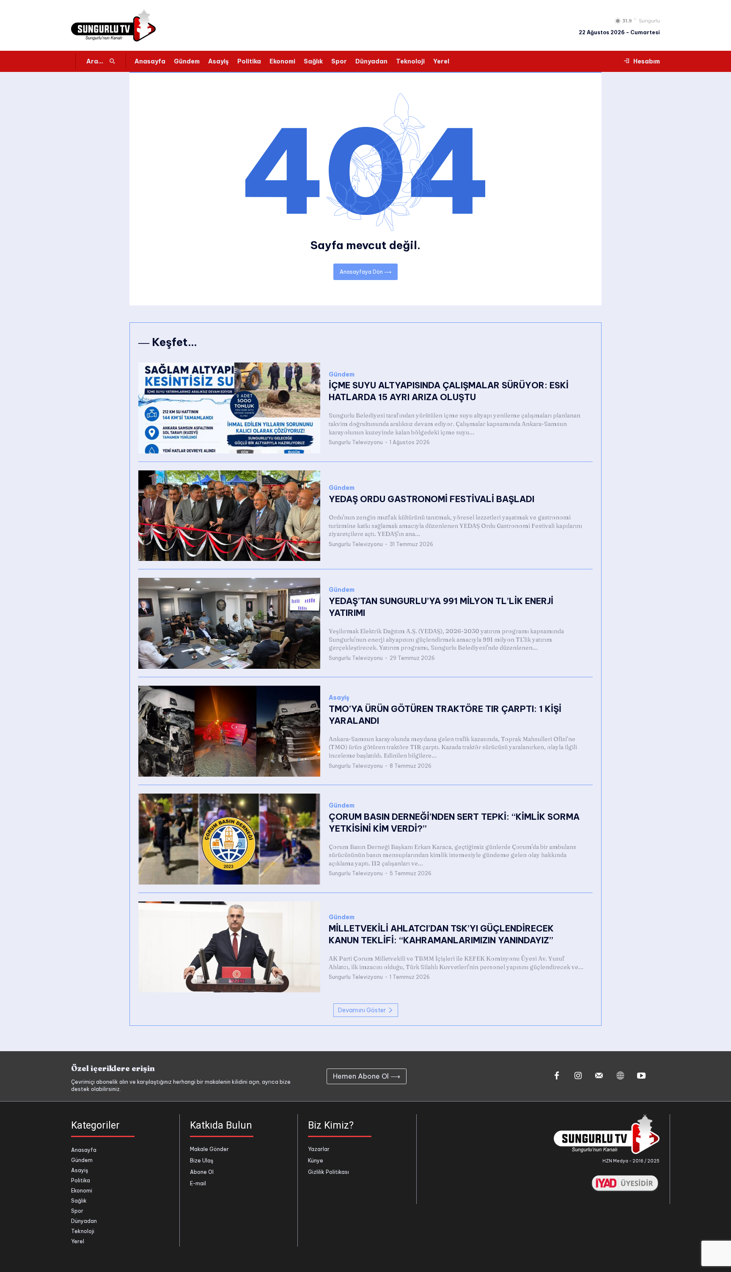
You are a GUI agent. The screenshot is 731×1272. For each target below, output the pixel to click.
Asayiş (339, 697)
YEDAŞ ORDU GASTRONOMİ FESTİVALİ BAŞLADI (431, 499)
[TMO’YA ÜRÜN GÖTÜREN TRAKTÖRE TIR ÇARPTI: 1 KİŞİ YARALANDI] (229, 731)
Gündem (342, 374)
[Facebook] (556, 1076)
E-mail (198, 1183)
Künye (315, 1160)
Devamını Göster (362, 1010)
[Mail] (599, 1076)
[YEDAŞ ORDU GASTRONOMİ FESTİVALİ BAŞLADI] (229, 515)
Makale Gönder (209, 1149)
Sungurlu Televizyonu (356, 442)
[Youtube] (641, 1076)
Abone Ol (202, 1172)
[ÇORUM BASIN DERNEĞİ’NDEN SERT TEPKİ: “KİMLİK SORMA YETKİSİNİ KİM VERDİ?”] (229, 839)
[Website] (620, 1076)
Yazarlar (319, 1149)
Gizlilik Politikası (328, 1172)
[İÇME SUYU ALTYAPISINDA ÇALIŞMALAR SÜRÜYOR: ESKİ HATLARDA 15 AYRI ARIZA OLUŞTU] (229, 408)
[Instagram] (577, 1076)
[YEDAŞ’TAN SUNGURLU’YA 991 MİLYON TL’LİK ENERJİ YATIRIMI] (229, 623)
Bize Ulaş (201, 1160)
